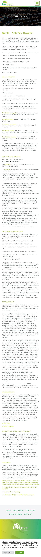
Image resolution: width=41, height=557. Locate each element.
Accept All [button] (20, 552)
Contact (28, 514)
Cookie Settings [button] (8, 552)
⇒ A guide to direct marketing (11, 492)
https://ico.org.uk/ (28, 227)
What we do (18, 510)
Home (8, 510)
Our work (30, 510)
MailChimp (7, 423)
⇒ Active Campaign (8, 426)
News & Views (15, 514)
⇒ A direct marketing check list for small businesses (18, 495)
